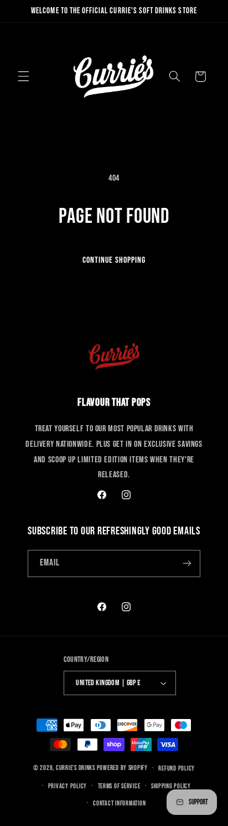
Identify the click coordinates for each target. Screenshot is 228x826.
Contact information (119, 803)
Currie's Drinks (75, 768)
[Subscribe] (187, 563)
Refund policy (176, 768)
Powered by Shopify (122, 768)
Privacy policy (67, 786)
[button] (23, 76)
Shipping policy (171, 786)
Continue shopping (114, 260)
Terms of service (119, 786)
